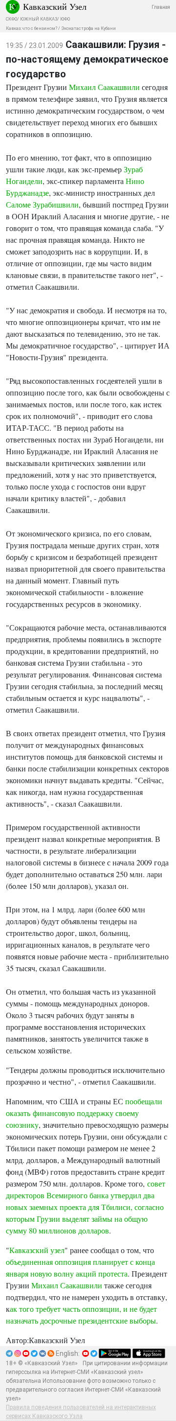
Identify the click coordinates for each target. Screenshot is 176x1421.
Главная (161, 7)
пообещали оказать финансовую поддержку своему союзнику (84, 1113)
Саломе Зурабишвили (42, 204)
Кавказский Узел (55, 6)
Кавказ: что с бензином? (31, 28)
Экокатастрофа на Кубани (88, 28)
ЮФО (65, 19)
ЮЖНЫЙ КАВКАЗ (38, 19)
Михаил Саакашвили (104, 87)
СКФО (11, 19)
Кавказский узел (37, 1250)
